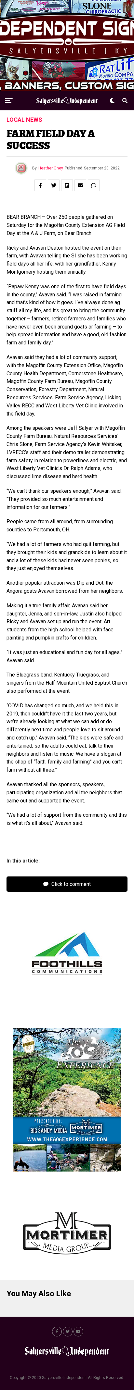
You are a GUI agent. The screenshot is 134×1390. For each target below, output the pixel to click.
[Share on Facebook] (40, 185)
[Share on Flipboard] (67, 185)
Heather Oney (50, 168)
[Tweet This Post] (54, 185)
